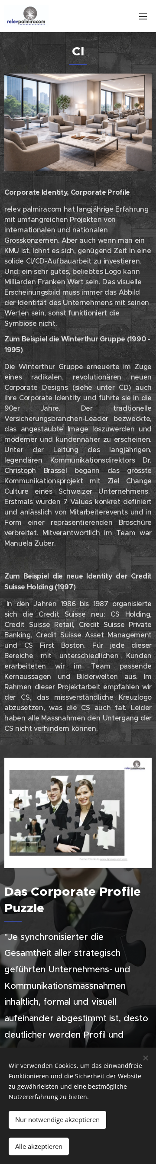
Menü (143, 16)
